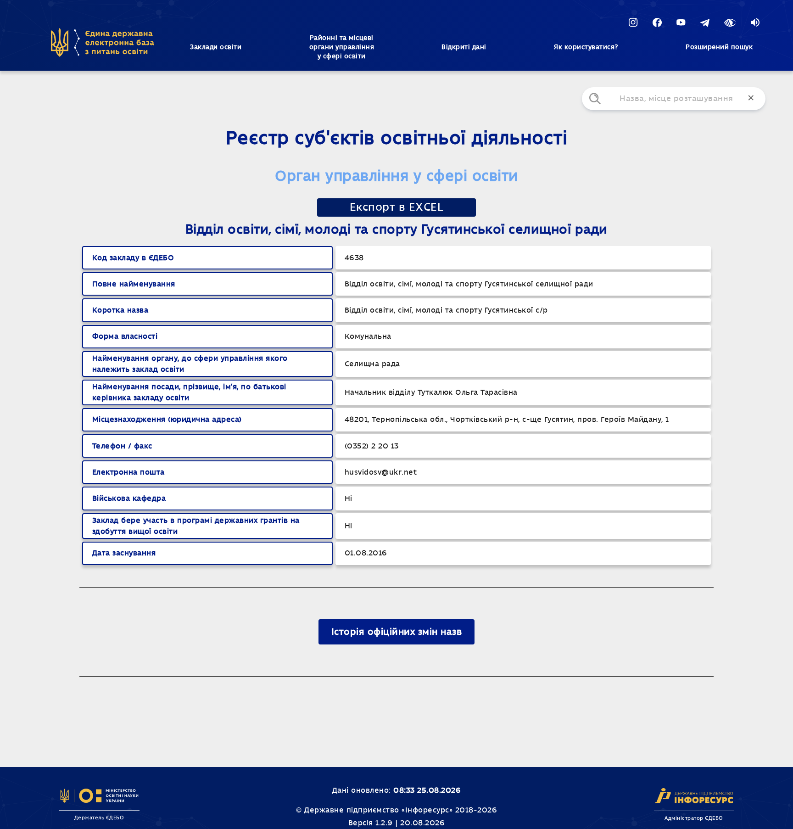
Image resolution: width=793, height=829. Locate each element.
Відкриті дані (463, 47)
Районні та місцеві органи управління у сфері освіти (341, 47)
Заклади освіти (215, 47)
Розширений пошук (719, 47)
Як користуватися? (586, 47)
